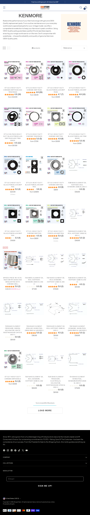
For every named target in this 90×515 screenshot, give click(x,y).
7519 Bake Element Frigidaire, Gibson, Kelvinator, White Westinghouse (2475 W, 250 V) (12, 330)
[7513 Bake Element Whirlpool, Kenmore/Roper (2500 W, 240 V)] (77, 359)
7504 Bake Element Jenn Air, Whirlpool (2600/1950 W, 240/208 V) (34, 328)
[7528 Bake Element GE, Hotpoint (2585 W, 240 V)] (77, 260)
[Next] (65, 2)
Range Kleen (17, 502)
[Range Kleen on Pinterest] (15, 450)
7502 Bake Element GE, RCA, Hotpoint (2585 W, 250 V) (55, 328)
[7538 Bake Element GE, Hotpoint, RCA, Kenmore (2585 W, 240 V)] (77, 165)
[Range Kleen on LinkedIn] (11, 450)
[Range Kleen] (45, 7)
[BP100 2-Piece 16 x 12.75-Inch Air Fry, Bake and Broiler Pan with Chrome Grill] (12, 260)
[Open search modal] (80, 7)
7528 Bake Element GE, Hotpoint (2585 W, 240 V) (77, 280)
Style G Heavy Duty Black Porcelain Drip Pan (13, 185)
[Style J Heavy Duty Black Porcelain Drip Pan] (12, 213)
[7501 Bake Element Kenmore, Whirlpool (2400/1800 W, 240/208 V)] (77, 308)
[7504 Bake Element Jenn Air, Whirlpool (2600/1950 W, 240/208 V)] (34, 308)
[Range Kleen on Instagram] (8, 450)
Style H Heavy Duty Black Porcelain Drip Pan (77, 90)
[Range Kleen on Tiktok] (19, 450)
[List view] (8, 48)
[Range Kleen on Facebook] (4, 450)
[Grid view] (4, 48)
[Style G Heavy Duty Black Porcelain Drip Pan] (12, 165)
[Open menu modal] (4, 7)
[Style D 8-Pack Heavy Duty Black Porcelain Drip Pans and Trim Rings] (12, 116)
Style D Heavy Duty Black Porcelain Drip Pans (56, 90)
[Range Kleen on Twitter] (23, 450)
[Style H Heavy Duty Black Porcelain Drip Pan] (77, 70)
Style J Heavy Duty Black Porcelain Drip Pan (13, 233)
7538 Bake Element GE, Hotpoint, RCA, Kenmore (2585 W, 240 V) (77, 185)
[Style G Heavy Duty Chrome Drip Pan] (56, 165)
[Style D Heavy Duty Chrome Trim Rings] (34, 116)
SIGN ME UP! (45, 486)
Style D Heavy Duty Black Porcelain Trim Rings (77, 136)
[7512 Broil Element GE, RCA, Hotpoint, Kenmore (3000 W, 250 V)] (34, 260)
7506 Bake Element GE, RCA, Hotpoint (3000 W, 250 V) (77, 233)
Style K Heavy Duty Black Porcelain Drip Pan (34, 185)
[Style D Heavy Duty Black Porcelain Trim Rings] (77, 116)
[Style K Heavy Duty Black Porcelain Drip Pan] (34, 165)
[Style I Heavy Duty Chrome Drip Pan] (56, 116)
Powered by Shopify (9, 504)
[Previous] (25, 2)
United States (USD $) (12, 498)
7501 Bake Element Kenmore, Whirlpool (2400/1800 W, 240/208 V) (77, 328)
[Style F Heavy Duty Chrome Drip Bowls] (12, 359)
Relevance (68, 48)
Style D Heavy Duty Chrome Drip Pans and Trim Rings (12, 90)
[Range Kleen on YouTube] (26, 450)
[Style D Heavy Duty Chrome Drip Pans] (34, 70)
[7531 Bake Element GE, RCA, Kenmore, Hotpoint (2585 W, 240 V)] (56, 260)
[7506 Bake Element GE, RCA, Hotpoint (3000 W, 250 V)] (77, 213)
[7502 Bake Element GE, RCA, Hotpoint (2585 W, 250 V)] (56, 308)
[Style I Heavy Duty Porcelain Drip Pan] (56, 213)
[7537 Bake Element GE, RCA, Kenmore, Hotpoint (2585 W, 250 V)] (34, 359)
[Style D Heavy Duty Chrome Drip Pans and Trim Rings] (12, 70)
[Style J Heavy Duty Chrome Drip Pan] (34, 213)
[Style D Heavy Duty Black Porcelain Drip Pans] (56, 70)
